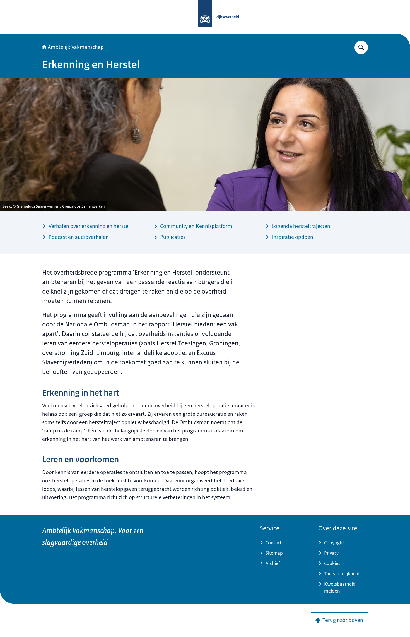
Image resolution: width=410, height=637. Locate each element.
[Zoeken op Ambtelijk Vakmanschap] (361, 47)
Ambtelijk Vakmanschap (76, 47)
